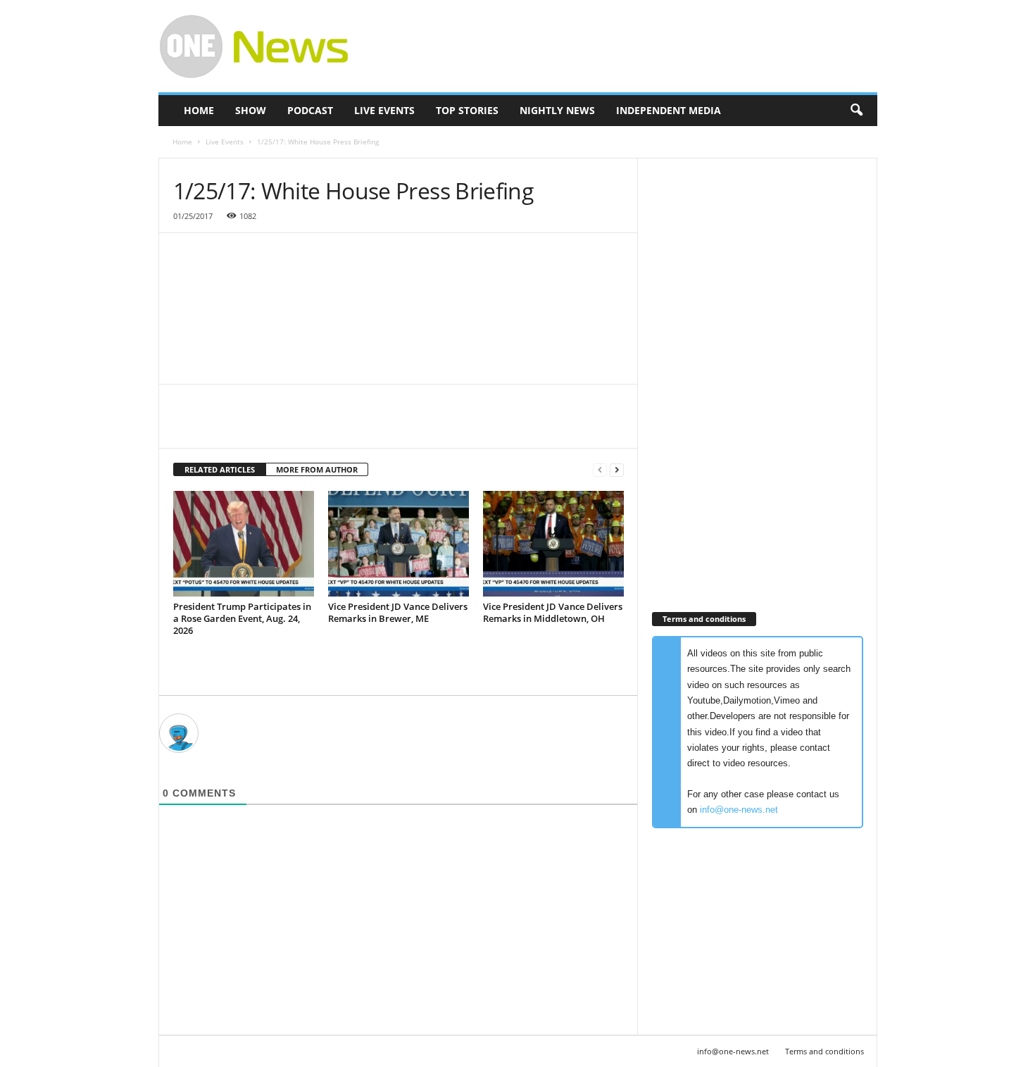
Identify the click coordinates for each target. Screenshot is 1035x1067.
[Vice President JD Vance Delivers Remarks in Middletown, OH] (553, 544)
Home (199, 110)
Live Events (384, 110)
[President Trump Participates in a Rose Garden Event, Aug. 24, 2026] (243, 544)
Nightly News (557, 110)
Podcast (310, 110)
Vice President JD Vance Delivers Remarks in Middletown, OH (552, 612)
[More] (317, 427)
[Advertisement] (621, 46)
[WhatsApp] (284, 427)
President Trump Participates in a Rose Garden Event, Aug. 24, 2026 (242, 618)
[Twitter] (220, 427)
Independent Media (668, 110)
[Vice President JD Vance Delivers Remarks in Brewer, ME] (398, 544)
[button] (856, 110)
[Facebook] (187, 427)
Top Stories (467, 110)
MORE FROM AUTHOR (317, 469)
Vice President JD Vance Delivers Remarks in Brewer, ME (398, 612)
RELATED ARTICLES (219, 469)
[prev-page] (600, 470)
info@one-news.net (739, 809)
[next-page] (617, 470)
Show (250, 110)
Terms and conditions (824, 1051)
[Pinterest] (252, 427)
